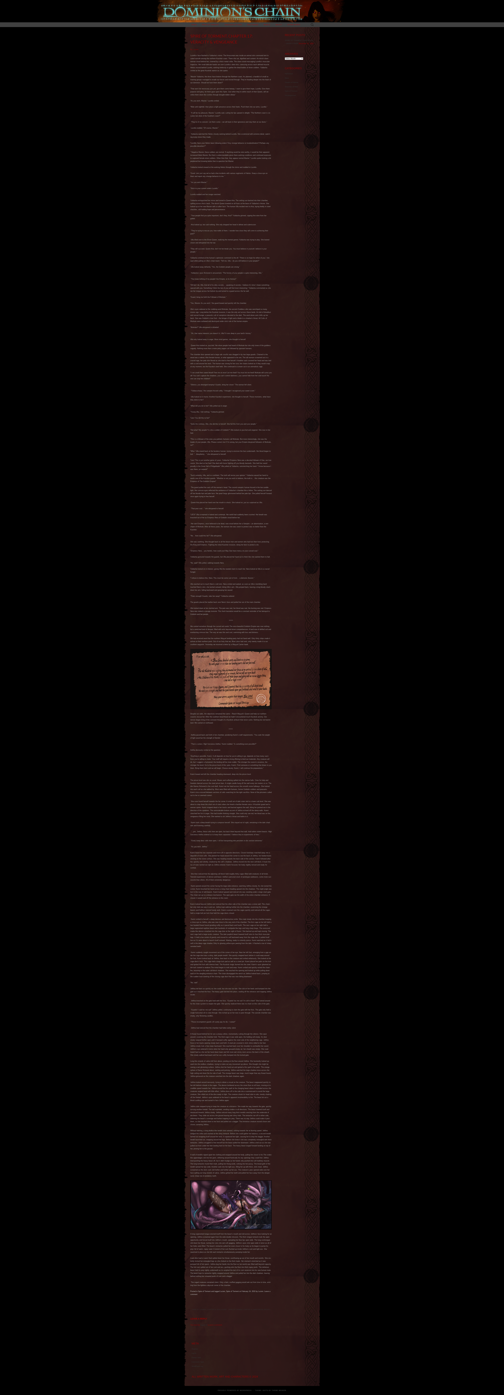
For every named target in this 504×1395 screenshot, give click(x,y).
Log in (194, 1353)
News (194, 24)
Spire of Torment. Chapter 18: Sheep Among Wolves (250, 1309)
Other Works (293, 24)
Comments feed (198, 1362)
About (279, 24)
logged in (203, 1325)
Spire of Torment (210, 24)
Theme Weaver (279, 1390)
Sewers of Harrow (291, 82)
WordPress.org (197, 1366)
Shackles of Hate (233, 24)
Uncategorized (290, 95)
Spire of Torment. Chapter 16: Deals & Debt (208, 1309)
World (267, 24)
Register (195, 1349)
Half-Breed (252, 24)
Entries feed (196, 1358)
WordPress (246, 1390)
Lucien (222, 1291)
